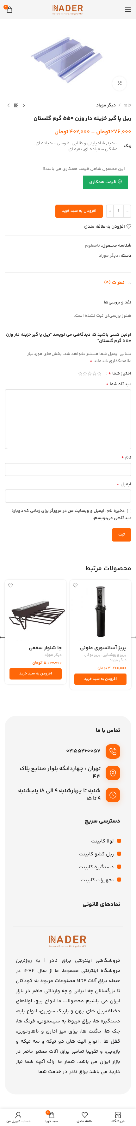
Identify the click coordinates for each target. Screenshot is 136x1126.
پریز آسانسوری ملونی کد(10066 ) (103, 651)
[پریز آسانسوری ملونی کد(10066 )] (100, 610)
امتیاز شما (119, 373)
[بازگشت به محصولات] (16, 105)
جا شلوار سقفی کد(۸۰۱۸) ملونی (44, 651)
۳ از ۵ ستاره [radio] (89, 373)
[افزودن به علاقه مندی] (75, 585)
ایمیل (123, 484)
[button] (100, 679)
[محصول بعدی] (8, 105)
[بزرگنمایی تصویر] (119, 83)
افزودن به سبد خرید (79, 211)
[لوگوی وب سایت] (68, 9)
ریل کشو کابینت (96, 854)
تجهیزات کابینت (97, 880)
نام (126, 457)
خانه (127, 105)
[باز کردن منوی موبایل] (128, 9)
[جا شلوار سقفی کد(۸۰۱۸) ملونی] (35, 610)
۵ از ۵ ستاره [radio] (80, 373)
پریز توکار (93, 655)
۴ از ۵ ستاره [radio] (85, 373)
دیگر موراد (106, 105)
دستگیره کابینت (96, 867)
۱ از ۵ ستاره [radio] (99, 373)
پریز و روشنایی (114, 655)
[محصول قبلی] (24, 105)
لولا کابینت (102, 841)
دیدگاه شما (118, 384)
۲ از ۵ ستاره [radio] (94, 373)
